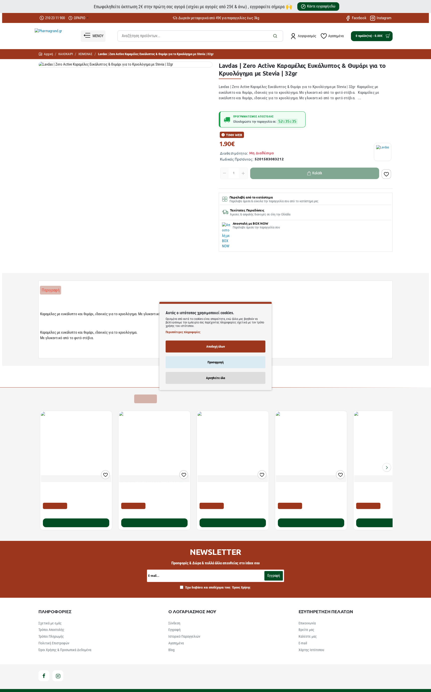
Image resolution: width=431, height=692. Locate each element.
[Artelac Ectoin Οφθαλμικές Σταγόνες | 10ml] (389, 447)
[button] (386, 174)
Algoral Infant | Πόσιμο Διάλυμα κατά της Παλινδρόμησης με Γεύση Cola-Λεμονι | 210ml (308, 492)
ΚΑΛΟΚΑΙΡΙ (65, 54)
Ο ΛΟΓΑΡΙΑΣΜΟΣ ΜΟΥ (192, 611)
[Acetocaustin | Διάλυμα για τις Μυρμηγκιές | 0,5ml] (233, 447)
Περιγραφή (50, 290)
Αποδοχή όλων (215, 346)
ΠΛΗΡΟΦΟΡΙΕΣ (55, 611)
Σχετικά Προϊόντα (56, 398)
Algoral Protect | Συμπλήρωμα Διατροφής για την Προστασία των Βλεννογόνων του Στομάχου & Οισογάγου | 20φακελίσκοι (73, 492)
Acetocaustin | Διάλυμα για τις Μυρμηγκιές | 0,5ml (232, 490)
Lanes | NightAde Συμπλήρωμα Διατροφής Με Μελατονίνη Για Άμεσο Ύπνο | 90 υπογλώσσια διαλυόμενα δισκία (152, 492)
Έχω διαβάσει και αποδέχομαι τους (217, 587)
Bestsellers (86, 398)
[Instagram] (57, 675)
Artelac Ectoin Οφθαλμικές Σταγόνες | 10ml (388, 487)
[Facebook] (43, 675)
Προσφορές (145, 398)
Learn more (50, 353)
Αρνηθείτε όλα (215, 378)
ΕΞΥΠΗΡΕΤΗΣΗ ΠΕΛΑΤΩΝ (326, 611)
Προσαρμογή (215, 362)
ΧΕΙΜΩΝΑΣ (85, 54)
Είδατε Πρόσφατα (115, 398)
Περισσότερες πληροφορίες (183, 332)
